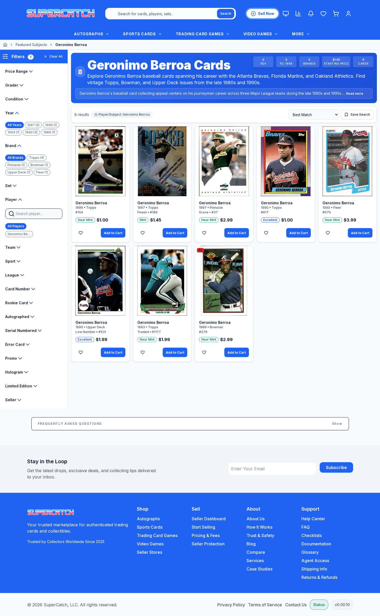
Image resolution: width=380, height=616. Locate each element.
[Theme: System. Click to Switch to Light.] (285, 13)
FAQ (305, 527)
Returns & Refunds (319, 577)
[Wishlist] (323, 13)
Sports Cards (149, 527)
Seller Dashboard (209, 518)
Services (255, 560)
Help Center (313, 518)
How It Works (259, 527)
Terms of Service (265, 604)
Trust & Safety (260, 535)
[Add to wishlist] (80, 233)
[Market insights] (298, 13)
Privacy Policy (231, 604)
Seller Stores (149, 552)
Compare (256, 552)
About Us (256, 518)
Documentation (316, 543)
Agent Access (315, 560)
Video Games (150, 543)
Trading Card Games (157, 535)
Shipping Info (314, 569)
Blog (251, 543)
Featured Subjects (31, 44)
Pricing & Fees (206, 535)
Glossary (310, 552)
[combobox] (170, 13)
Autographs (148, 518)
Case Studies (259, 569)
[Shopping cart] (336, 13)
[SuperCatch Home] (60, 13)
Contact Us (296, 604)
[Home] (5, 45)
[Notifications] (311, 13)
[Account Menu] (348, 13)
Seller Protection (208, 543)
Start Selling (203, 527)
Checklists (311, 535)
